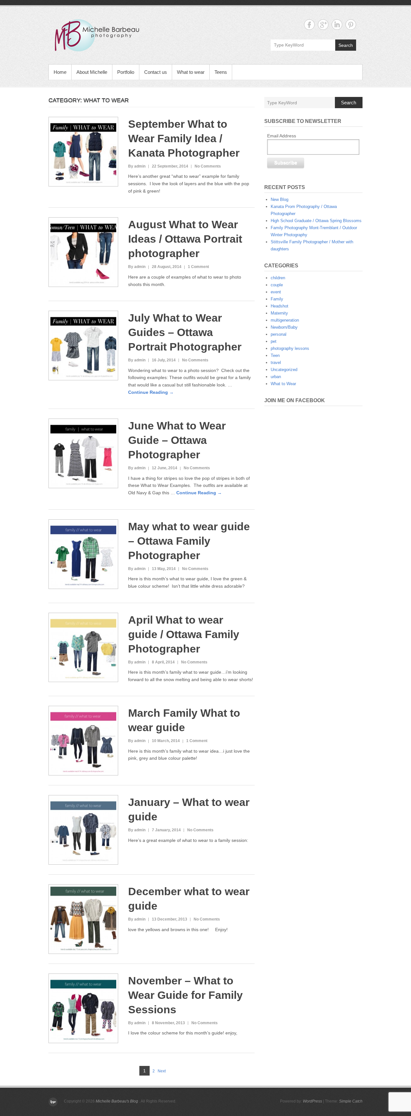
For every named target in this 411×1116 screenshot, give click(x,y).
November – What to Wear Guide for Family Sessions (185, 995)
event (276, 292)
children (278, 277)
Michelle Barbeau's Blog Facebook (309, 24)
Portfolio (125, 72)
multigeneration (285, 320)
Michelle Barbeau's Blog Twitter (350, 24)
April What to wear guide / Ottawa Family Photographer (183, 634)
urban (276, 376)
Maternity (279, 313)
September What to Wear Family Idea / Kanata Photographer (184, 138)
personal (278, 334)
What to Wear (283, 383)
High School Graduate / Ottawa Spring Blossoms (316, 220)
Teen (275, 355)
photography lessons (290, 348)
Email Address (281, 135)
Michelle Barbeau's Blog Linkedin (337, 24)
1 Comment (198, 266)
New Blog (279, 199)
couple (277, 284)
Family (277, 299)
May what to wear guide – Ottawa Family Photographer (189, 540)
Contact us (155, 72)
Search (345, 45)
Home (60, 72)
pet (273, 341)
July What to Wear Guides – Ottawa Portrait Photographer (184, 332)
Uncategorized (284, 369)
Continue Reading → (151, 392)
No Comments (208, 166)
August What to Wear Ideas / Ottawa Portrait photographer (185, 238)
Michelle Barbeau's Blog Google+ (323, 24)
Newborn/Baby (284, 327)
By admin (136, 166)
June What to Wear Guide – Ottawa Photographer (177, 440)
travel (276, 362)
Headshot (279, 306)
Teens (220, 72)
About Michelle (91, 72)
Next (162, 1071)
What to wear (191, 72)
